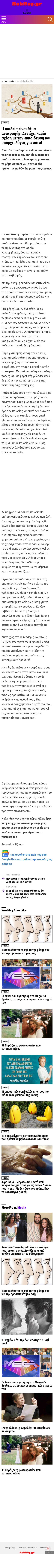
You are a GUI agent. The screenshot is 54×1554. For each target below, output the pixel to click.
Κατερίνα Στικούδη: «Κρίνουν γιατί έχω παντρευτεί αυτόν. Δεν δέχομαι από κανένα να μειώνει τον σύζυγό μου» (25, 1251)
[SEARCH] (50, 19)
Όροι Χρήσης (9, 1548)
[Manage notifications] (47, 1548)
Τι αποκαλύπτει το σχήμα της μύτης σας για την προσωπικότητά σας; (26, 951)
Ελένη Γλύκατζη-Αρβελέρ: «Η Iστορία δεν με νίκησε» (26, 1429)
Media (5, 946)
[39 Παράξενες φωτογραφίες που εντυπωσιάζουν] (27, 1023)
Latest (27, 13)
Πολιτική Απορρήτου (27, 1548)
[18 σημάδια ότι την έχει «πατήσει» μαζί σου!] (27, 1316)
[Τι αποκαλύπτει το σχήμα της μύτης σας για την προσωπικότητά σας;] (27, 929)
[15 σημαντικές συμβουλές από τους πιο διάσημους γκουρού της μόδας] (27, 1069)
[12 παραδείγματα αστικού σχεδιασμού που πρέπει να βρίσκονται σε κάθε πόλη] (27, 1114)
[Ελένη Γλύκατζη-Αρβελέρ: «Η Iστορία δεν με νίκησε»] (27, 1407)
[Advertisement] (27, 51)
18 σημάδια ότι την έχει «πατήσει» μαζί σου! (25, 1341)
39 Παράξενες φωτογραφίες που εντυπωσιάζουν (21, 1047)
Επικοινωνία (45, 1548)
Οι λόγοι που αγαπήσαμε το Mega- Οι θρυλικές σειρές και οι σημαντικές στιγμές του (27, 999)
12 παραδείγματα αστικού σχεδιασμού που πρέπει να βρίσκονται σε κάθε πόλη (25, 1137)
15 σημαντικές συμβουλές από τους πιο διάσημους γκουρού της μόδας (25, 1093)
